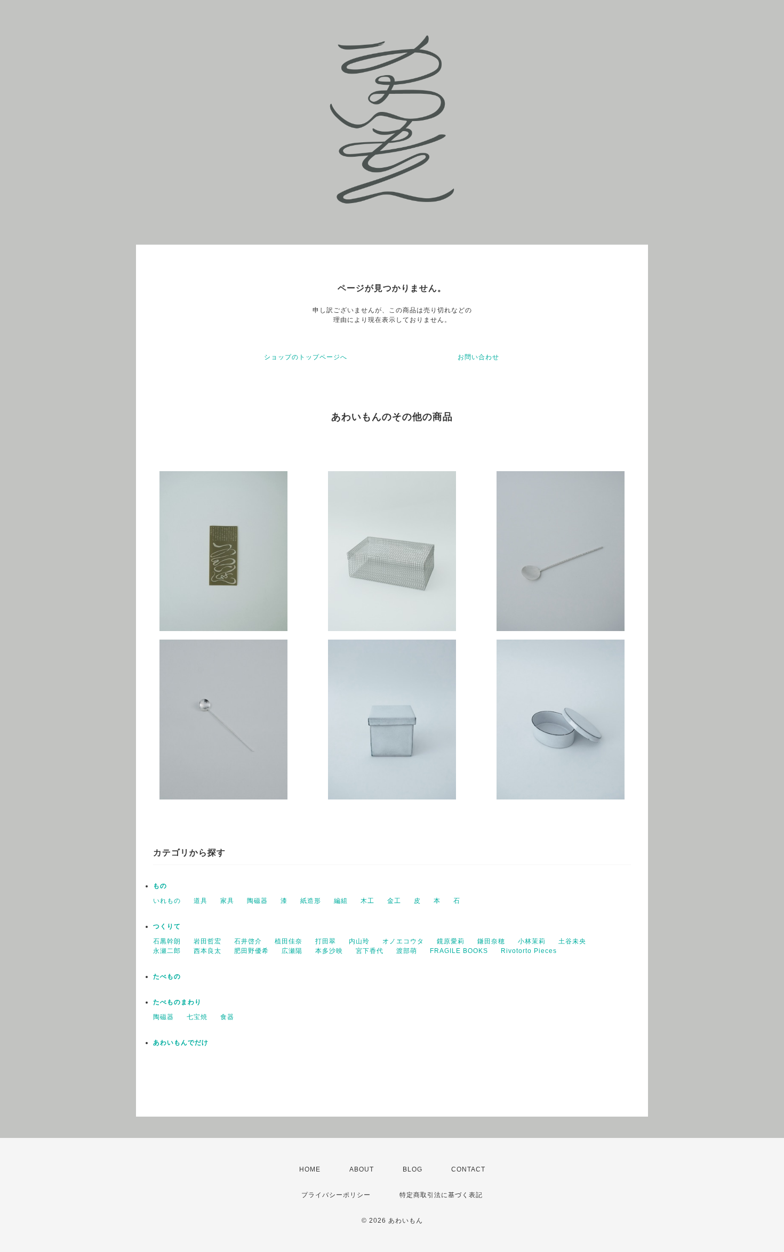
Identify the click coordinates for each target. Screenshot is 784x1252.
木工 (367, 900)
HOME (310, 1169)
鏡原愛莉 (451, 941)
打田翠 (325, 941)
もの (160, 886)
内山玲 (359, 941)
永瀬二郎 (167, 951)
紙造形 (310, 900)
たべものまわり (177, 1002)
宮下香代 (369, 951)
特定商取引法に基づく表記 (441, 1195)
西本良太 (207, 951)
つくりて (167, 926)
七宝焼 (197, 1017)
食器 (227, 1017)
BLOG (412, 1169)
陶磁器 (257, 900)
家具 (227, 900)
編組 (341, 900)
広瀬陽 (292, 951)
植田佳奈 (288, 941)
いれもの (167, 900)
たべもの (167, 976)
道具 (200, 900)
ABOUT (361, 1169)
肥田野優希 (251, 951)
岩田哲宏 (207, 941)
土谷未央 (572, 941)
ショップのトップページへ (305, 357)
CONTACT (468, 1169)
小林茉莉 (532, 941)
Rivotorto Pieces (529, 951)
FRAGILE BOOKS (459, 951)
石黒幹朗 (167, 941)
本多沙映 (329, 951)
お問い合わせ (478, 357)
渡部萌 (406, 951)
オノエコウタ (403, 941)
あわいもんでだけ (181, 1042)
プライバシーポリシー (336, 1195)
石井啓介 (248, 941)
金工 (394, 900)
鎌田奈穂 (491, 941)
